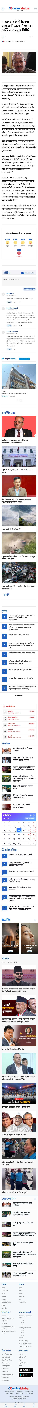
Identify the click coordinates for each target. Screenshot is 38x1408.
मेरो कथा (21, 1338)
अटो (20, 1300)
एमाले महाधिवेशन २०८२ (8, 1375)
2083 (22, 1335)
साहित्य (3, 1294)
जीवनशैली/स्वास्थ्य (6, 1302)
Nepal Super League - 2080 (8, 1332)
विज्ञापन (21, 1360)
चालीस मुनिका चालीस (25, 1328)
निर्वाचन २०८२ (5, 1372)
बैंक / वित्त (21, 1297)
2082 (22, 1325)
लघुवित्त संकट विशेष (7, 1357)
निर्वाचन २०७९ (5, 1369)
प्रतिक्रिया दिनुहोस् (29, 289)
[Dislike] (19, 302)
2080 (22, 1320)
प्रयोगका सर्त (22, 1357)
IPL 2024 (4, 1324)
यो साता (10, 962)
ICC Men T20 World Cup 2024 (8, 1320)
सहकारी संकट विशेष (7, 1354)
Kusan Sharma (12, 332)
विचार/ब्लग (5, 1291)
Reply (9, 302)
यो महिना (16, 962)
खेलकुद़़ (4, 1300)
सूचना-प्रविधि (22, 1302)
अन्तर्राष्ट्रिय (4, 1308)
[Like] (14, 302)
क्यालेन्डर (7, 815)
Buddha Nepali (12, 308)
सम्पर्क (20, 1366)
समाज (3, 1288)
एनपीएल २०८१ (6, 1316)
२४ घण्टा (4, 962)
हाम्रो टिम (21, 1354)
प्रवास (3, 1305)
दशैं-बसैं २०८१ (5, 1380)
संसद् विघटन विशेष (7, 1360)
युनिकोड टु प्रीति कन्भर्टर (25, 1347)
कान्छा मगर (10, 293)
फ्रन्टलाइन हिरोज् (23, 1341)
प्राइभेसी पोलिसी (23, 1363)
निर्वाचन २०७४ (5, 1363)
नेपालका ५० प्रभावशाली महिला (25, 1317)
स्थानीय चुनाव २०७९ (7, 1366)
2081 (22, 1323)
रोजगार (21, 1294)
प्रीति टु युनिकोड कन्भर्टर (25, 1344)
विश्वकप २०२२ (5, 1378)
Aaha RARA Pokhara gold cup (8, 1327)
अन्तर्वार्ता (4, 1297)
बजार (20, 1288)
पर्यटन (20, 1291)
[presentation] (17, 400)
